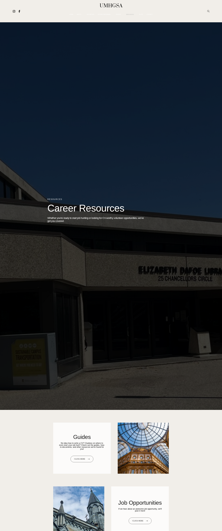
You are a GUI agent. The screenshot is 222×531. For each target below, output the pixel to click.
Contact (149, 14)
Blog (141, 14)
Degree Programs (104, 14)
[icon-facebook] (19, 11)
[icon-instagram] (14, 11)
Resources (130, 14)
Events (118, 14)
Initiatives (90, 14)
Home (71, 14)
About (79, 14)
